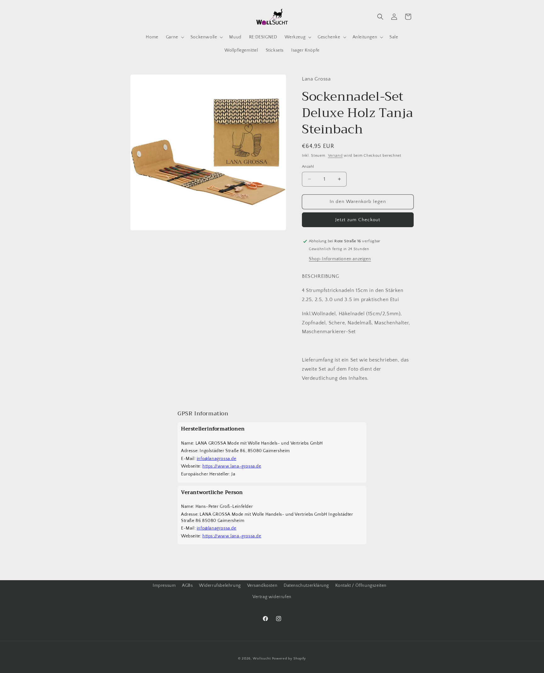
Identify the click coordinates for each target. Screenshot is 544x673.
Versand (335, 156)
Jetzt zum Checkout (357, 219)
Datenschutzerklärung (306, 585)
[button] (174, 37)
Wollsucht (261, 658)
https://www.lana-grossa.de (231, 466)
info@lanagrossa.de (216, 458)
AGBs (187, 585)
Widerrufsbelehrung (220, 585)
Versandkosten (262, 585)
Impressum (164, 585)
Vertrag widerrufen (272, 596)
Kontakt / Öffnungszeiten (361, 585)
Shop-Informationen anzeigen (340, 258)
